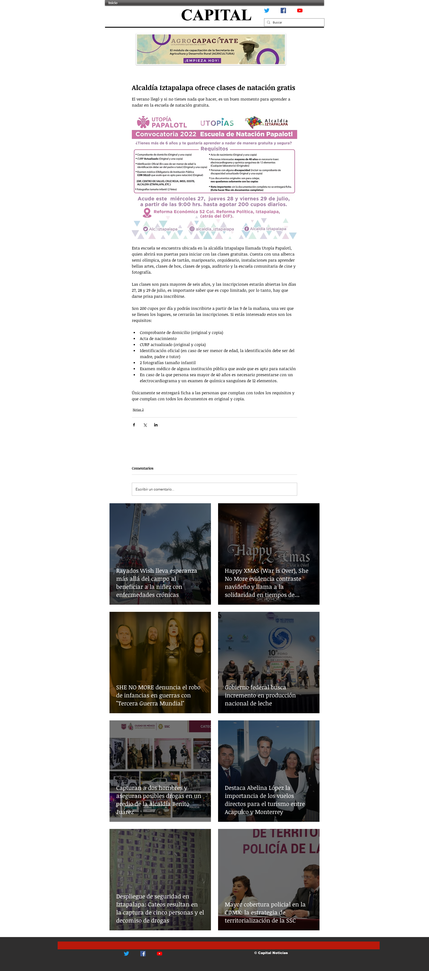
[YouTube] (300, 10)
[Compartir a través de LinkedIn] (156, 425)
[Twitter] (266, 10)
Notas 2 (138, 409)
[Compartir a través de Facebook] (134, 425)
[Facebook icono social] (283, 10)
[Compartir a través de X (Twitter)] (145, 425)
